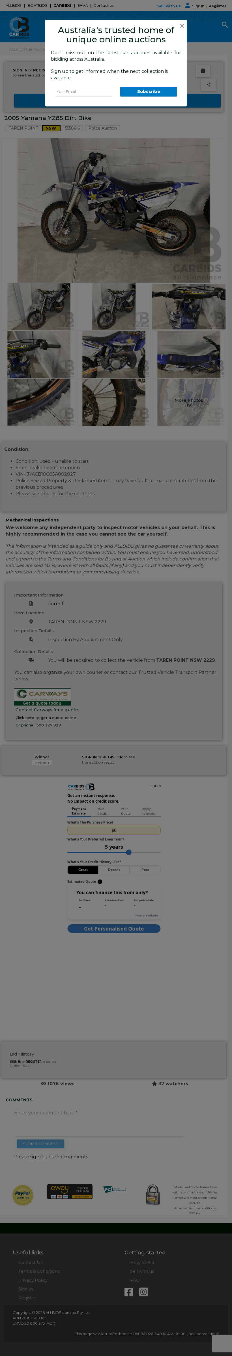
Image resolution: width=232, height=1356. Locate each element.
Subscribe (148, 91)
